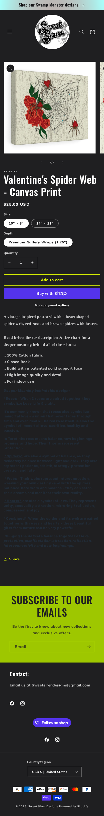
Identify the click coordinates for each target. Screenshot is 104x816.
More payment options (52, 305)
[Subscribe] (88, 646)
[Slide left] (41, 162)
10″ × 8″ (16, 223)
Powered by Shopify (73, 806)
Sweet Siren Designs (43, 806)
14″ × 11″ (44, 223)
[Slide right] (62, 162)
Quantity (11, 253)
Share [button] (14, 559)
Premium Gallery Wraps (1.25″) (38, 242)
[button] (9, 32)
